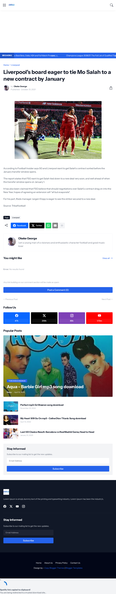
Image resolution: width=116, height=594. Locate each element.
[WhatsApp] (48, 225)
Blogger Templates (74, 568)
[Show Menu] (4, 5)
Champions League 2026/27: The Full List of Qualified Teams (80, 55)
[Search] (111, 5)
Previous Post (11, 299)
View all (106, 258)
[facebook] (4, 506)
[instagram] (23, 506)
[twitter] (11, 506)
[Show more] (62, 225)
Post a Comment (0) (58, 290)
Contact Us (75, 563)
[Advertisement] (58, 31)
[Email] (55, 225)
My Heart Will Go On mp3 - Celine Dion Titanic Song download (53, 418)
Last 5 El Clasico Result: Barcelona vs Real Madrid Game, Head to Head (57, 431)
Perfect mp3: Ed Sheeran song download (42, 404)
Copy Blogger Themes (54, 568)
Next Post (106, 299)
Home (6, 65)
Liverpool (15, 65)
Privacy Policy (61, 563)
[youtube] (17, 506)
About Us (48, 563)
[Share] (110, 88)
